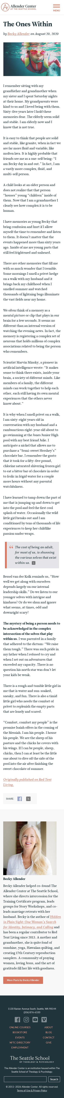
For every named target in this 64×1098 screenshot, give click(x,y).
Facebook (18, 1020)
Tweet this (33, 563)
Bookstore (20, 1032)
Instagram (27, 1020)
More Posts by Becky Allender (23, 980)
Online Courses (19, 1027)
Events (20, 1037)
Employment (19, 1047)
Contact (49, 1037)
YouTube (36, 1020)
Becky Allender (18, 34)
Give (49, 1042)
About (48, 1027)
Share (19, 799)
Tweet (28, 799)
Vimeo (45, 1020)
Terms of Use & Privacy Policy (32, 1090)
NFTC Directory (20, 1042)
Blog (49, 1032)
